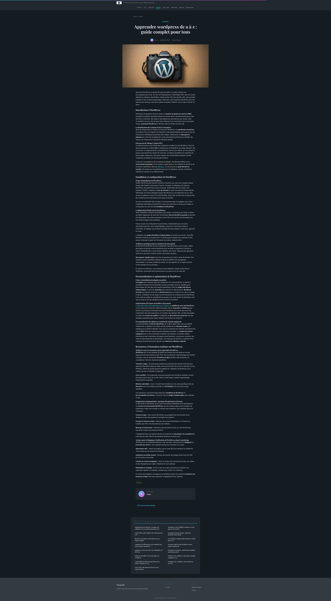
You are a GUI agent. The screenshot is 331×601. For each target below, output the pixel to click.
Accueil (139, 7)
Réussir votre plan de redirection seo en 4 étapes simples (147, 539)
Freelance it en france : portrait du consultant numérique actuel (181, 551)
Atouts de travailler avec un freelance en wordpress (147, 556)
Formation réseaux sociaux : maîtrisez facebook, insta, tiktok (179, 534)
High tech (151, 7)
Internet (158, 7)
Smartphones (190, 7)
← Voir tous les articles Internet (145, 505)
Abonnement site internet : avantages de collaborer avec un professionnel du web (147, 528)
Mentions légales (196, 587)
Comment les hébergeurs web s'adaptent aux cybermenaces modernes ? (148, 545)
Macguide (121, 585)
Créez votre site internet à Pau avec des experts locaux (147, 568)
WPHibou (161, 167)
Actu (145, 7)
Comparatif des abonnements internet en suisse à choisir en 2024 (147, 562)
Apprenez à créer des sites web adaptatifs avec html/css (149, 551)
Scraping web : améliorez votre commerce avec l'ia (180, 562)
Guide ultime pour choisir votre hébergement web (148, 534)
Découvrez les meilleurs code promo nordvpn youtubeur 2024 (181, 556)
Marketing (174, 7)
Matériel (181, 7)
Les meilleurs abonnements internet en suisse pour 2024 (182, 539)
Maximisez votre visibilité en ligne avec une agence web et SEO (181, 528)
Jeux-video (165, 7)
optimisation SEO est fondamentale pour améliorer (153, 305)
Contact (194, 590)
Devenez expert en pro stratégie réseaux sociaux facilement (180, 545)
